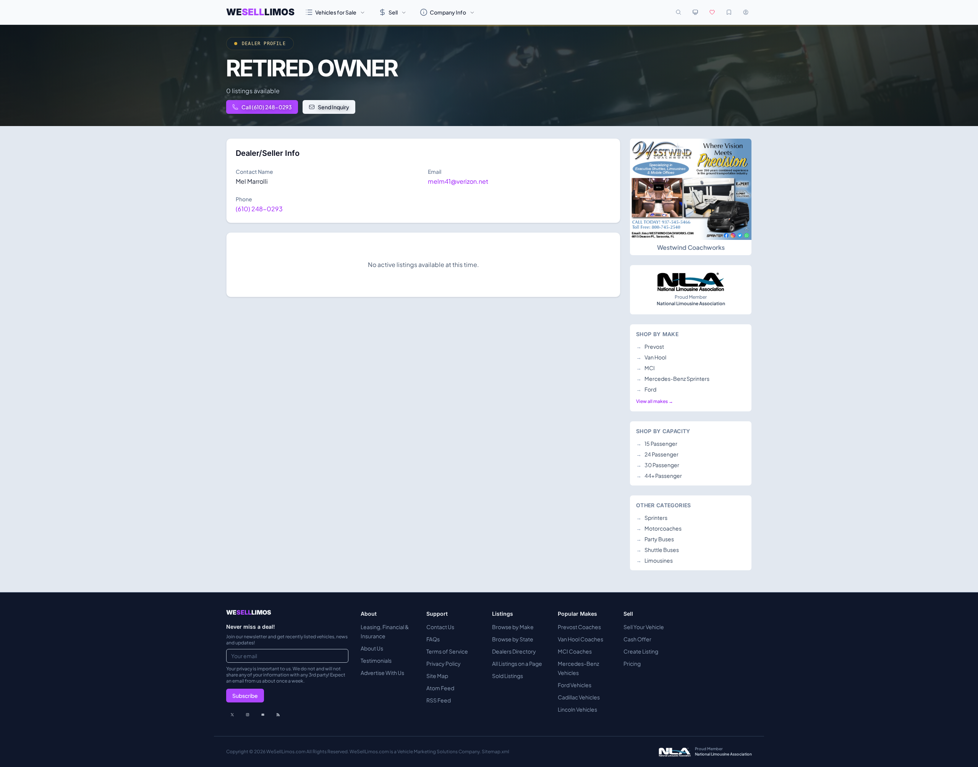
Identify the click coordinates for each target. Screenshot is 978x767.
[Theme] (695, 12)
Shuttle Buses (657, 549)
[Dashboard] (746, 12)
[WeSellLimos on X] (232, 715)
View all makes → (654, 401)
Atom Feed (440, 687)
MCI (645, 367)
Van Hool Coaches (580, 639)
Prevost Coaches (579, 626)
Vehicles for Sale (335, 12)
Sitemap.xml (495, 751)
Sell (393, 12)
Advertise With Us (382, 672)
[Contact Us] (263, 715)
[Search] (678, 12)
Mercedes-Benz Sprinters (672, 378)
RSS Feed (438, 700)
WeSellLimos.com (286, 751)
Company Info (448, 12)
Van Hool (651, 357)
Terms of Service (447, 651)
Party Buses (655, 539)
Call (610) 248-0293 (266, 107)
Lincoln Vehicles (577, 709)
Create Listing (640, 651)
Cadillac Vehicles (579, 697)
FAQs (433, 639)
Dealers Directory (514, 651)
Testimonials (376, 660)
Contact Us (440, 626)
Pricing (632, 663)
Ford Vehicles (574, 684)
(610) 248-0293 (259, 209)
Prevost (650, 346)
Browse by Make (513, 626)
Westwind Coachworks (691, 247)
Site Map (437, 675)
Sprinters (651, 517)
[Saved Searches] (729, 12)
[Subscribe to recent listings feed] (278, 715)
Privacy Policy (443, 663)
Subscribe (245, 695)
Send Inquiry (333, 107)
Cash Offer (637, 639)
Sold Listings (507, 675)
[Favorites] (712, 12)
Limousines (654, 560)
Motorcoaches (659, 528)
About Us (372, 648)
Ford (646, 389)
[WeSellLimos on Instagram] (247, 715)
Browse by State (512, 639)
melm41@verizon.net (458, 181)
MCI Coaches (575, 651)
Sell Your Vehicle (643, 626)
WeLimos (260, 12)
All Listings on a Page (517, 663)
